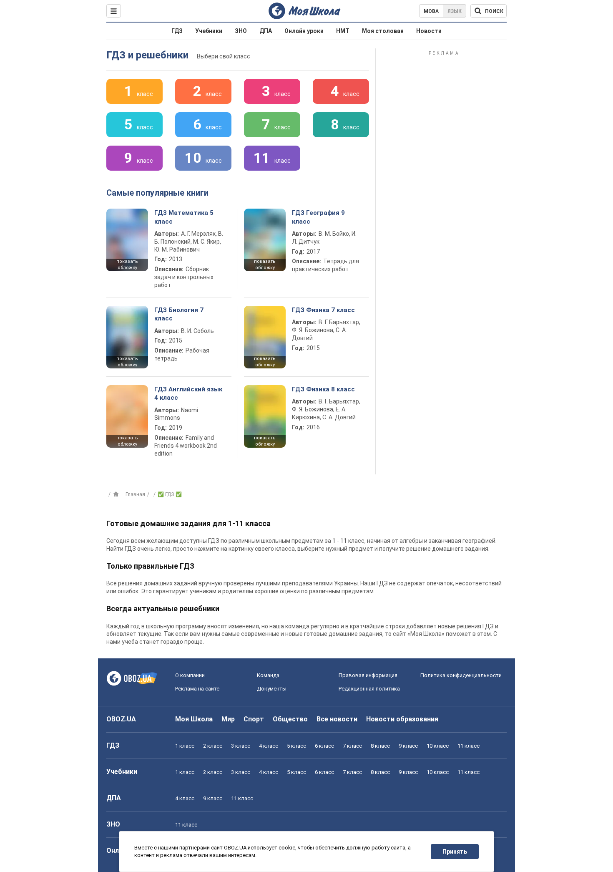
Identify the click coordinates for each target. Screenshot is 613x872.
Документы (271, 689)
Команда (268, 675)
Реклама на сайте (197, 689)
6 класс (324, 746)
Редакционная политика (369, 689)
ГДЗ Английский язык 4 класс (188, 393)
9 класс (408, 746)
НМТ (342, 31)
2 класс (212, 746)
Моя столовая (383, 31)
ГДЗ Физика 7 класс (323, 310)
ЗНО (241, 31)
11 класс (468, 746)
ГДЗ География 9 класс (318, 217)
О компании (190, 675)
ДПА (265, 31)
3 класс (240, 746)
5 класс (296, 746)
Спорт (254, 719)
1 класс (184, 746)
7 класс (352, 746)
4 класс (268, 746)
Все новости (337, 719)
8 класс (380, 746)
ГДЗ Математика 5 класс (184, 217)
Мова (431, 11)
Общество (290, 719)
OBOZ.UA (121, 719)
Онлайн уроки (304, 31)
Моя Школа (194, 719)
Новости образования (402, 719)
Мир (228, 719)
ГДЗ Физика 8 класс (323, 389)
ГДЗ (177, 31)
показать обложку (127, 264)
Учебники (208, 31)
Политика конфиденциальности (461, 675)
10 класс (438, 746)
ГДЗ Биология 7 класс (178, 314)
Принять (454, 851)
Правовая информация (368, 675)
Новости (429, 31)
